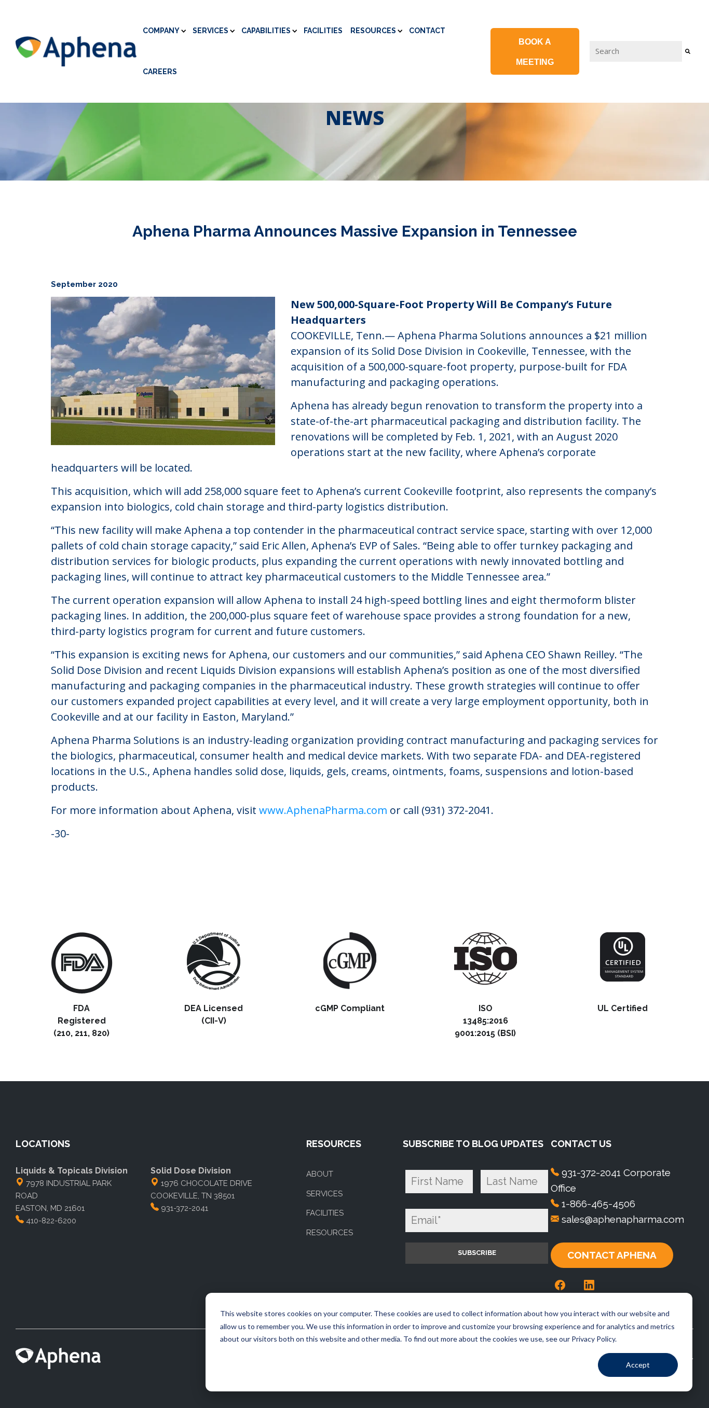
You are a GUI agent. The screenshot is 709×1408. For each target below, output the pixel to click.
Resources (373, 30)
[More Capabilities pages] (294, 30)
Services (210, 30)
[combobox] (636, 51)
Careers (160, 71)
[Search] (687, 51)
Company (161, 30)
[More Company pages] (183, 30)
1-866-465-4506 (598, 1203)
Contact (427, 30)
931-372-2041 (184, 1208)
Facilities (323, 30)
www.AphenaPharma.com (323, 810)
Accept (638, 1364)
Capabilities (266, 30)
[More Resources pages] (400, 30)
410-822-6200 (51, 1220)
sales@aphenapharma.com (623, 1219)
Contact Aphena (612, 1255)
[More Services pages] (232, 30)
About (319, 1174)
